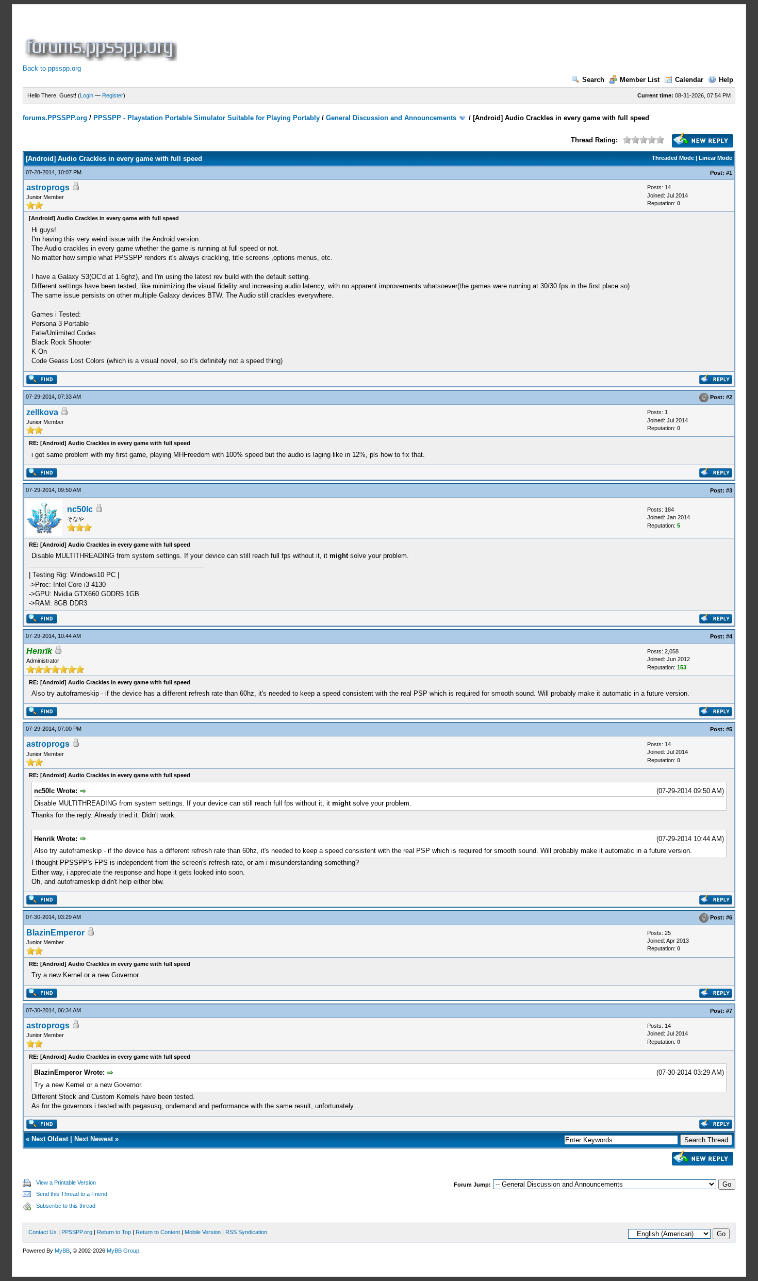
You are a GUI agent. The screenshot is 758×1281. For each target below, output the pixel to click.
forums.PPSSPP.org (55, 118)
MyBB (62, 1250)
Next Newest (93, 1139)
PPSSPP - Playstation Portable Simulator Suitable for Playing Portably (206, 118)
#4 (729, 636)
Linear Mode (715, 158)
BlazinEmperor (55, 932)
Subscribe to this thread (65, 1206)
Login (86, 95)
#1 (729, 173)
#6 (729, 917)
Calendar (689, 80)
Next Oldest (49, 1139)
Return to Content (158, 1232)
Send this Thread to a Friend (71, 1194)
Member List (640, 80)
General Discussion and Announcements (391, 118)
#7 (729, 1011)
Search (593, 80)
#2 (729, 397)
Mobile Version (203, 1232)
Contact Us (42, 1232)
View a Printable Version (66, 1182)
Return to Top (114, 1232)
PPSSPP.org (76, 1232)
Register (112, 95)
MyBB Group (123, 1250)
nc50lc (80, 509)
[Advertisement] (367, 38)
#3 (729, 490)
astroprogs (48, 187)
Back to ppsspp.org (52, 68)
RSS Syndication (246, 1232)
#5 (729, 729)
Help (726, 80)
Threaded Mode (673, 158)
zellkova (42, 412)
